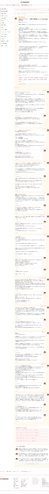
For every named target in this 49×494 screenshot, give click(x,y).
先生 (38, 79)
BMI (32, 77)
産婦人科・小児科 (4, 41)
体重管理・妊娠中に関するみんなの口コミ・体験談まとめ (26, 438)
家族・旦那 (3, 36)
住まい (2, 20)
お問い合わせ (44, 480)
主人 (20, 81)
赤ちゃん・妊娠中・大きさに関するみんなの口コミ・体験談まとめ (27, 435)
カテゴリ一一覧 (35, 482)
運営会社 (43, 478)
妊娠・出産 (3, 13)
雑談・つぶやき (4, 45)
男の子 (35, 79)
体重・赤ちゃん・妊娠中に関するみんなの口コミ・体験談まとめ (27, 429)
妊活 (2, 27)
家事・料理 (3, 25)
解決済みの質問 (4, 11)
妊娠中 (30, 79)
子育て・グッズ (4, 15)
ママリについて (35, 478)
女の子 (26, 79)
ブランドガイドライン (36, 480)
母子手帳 (41, 77)
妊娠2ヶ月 (21, 77)
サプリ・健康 (4, 29)
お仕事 (2, 22)
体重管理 (36, 77)
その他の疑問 (4, 43)
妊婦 (46, 77)
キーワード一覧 (35, 481)
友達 (42, 79)
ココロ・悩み (4, 34)
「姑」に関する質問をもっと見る (32, 463)
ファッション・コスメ (5, 31)
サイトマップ (34, 484)
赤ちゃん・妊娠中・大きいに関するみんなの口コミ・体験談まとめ (27, 432)
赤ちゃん (21, 79)
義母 (26, 77)
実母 (46, 79)
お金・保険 (3, 18)
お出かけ (3, 38)
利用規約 (43, 481)
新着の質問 (3, 8)
